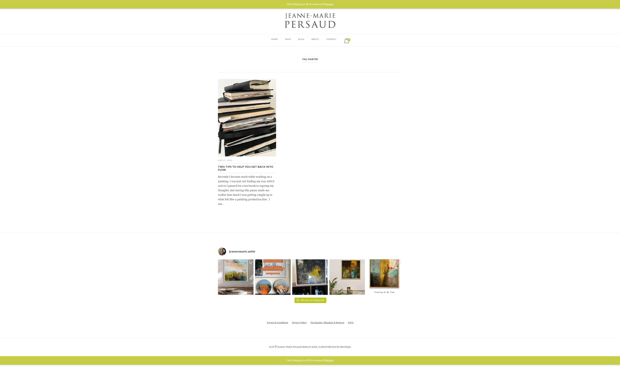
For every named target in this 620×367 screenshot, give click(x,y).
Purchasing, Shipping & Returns (327, 322)
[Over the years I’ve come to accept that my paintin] (235, 277)
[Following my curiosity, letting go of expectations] (273, 277)
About (315, 39)
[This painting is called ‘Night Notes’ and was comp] (310, 277)
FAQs (350, 322)
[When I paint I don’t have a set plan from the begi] (347, 277)
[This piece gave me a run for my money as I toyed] (384, 277)
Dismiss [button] (329, 360)
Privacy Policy (299, 322)
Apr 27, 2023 (225, 160)
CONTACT (331, 39)
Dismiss (329, 4)
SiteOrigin (345, 347)
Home (274, 39)
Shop (288, 39)
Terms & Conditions (277, 322)
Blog (301, 39)
